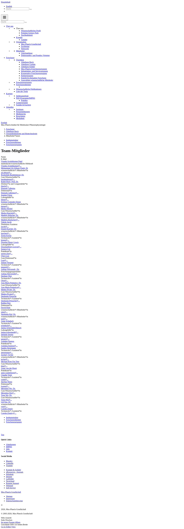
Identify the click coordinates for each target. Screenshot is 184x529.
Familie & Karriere (23, 105)
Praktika (24, 100)
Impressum (10, 499)
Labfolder (10, 479)
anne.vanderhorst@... (9, 373)
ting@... (4, 366)
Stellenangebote (22, 96)
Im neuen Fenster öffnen (10, 522)
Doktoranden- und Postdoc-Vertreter (35, 55)
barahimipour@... (8, 179)
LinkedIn (9, 463)
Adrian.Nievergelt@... (10, 274)
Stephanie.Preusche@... (10, 301)
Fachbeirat (25, 46)
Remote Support (12, 483)
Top (2, 435)
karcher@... (5, 233)
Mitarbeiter (20, 51)
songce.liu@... (6, 254)
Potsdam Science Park (30, 33)
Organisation (21, 42)
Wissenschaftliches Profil (31, 31)
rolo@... (4, 312)
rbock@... (5, 186)
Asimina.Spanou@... (9, 346)
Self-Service (11, 488)
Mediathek (20, 118)
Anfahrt (24, 40)
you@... (4, 406)
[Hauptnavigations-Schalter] (4, 17)
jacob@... (5, 227)
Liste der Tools (22, 91)
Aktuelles (10, 107)
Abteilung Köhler (28, 67)
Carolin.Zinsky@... (8, 413)
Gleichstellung (26, 53)
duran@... (5, 206)
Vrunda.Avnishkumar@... (11, 166)
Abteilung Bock (27, 62)
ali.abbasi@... (6, 173)
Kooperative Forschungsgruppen (34, 73)
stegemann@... (7, 352)
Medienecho (21, 114)
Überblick (20, 60)
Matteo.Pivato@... (8, 294)
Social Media (6, 456)
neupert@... (5, 267)
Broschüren (20, 116)
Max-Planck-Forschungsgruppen (34, 69)
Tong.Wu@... (6, 400)
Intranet (9, 477)
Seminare (19, 109)
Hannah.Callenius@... (10, 193)
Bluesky (9, 461)
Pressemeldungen (23, 112)
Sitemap (9, 496)
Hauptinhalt (5, 2)
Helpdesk (10, 474)
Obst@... (4, 280)
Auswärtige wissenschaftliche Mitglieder (37, 80)
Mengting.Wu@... (8, 393)
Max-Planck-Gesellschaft (31, 44)
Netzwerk (25, 49)
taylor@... (5, 359)
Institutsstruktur (12, 140)
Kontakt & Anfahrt (13, 470)
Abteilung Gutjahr (28, 64)
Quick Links (6, 440)
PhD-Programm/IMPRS (25, 98)
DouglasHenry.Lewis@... (11, 247)
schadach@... (6, 325)
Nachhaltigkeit (27, 35)
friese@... (5, 200)
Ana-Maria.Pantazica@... (11, 287)
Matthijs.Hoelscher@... (10, 220)
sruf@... (4, 319)
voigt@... (4, 379)
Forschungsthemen (23, 85)
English (9, 6)
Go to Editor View (8, 527)
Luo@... (4, 260)
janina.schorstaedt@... (9, 332)
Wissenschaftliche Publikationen (28, 89)
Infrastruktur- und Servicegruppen (34, 71)
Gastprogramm (22, 103)
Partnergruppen (27, 76)
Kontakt (19, 37)
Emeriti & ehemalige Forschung (33, 78)
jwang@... (5, 386)
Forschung (10, 58)
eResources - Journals (14, 472)
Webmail (9, 486)
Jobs (8, 449)
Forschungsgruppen (24, 82)
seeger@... (5, 339)
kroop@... (5, 240)
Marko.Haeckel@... (9, 213)
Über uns (9, 26)
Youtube (9, 466)
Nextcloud (10, 481)
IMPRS (9, 447)
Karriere (9, 94)
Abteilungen (11, 444)
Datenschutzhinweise (14, 501)
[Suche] (31, 9)
